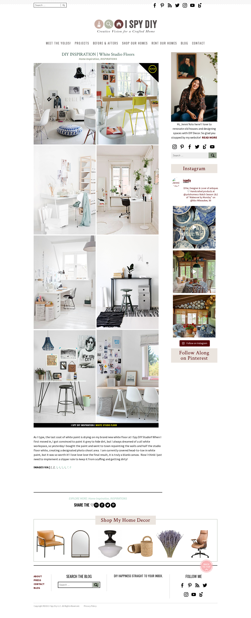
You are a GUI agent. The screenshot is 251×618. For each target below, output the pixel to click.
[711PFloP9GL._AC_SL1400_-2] (140, 556)
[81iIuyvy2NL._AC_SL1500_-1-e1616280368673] (110, 556)
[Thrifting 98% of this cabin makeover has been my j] (194, 316)
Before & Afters (105, 43)
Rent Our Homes (164, 43)
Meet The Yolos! (58, 43)
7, (67, 467)
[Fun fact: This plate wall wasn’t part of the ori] (194, 227)
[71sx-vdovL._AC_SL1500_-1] (170, 556)
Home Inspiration (89, 59)
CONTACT (39, 584)
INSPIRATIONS (108, 59)
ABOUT (38, 576)
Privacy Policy (90, 606)
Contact (198, 43)
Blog (184, 43)
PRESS (37, 580)
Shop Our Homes (135, 43)
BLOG (37, 588)
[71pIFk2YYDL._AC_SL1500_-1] (50, 556)
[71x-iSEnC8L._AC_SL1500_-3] (200, 556)
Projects (82, 43)
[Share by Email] (96, 505)
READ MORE (209, 137)
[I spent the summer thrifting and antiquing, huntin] (194, 271)
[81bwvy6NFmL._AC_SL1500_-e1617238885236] (80, 556)
